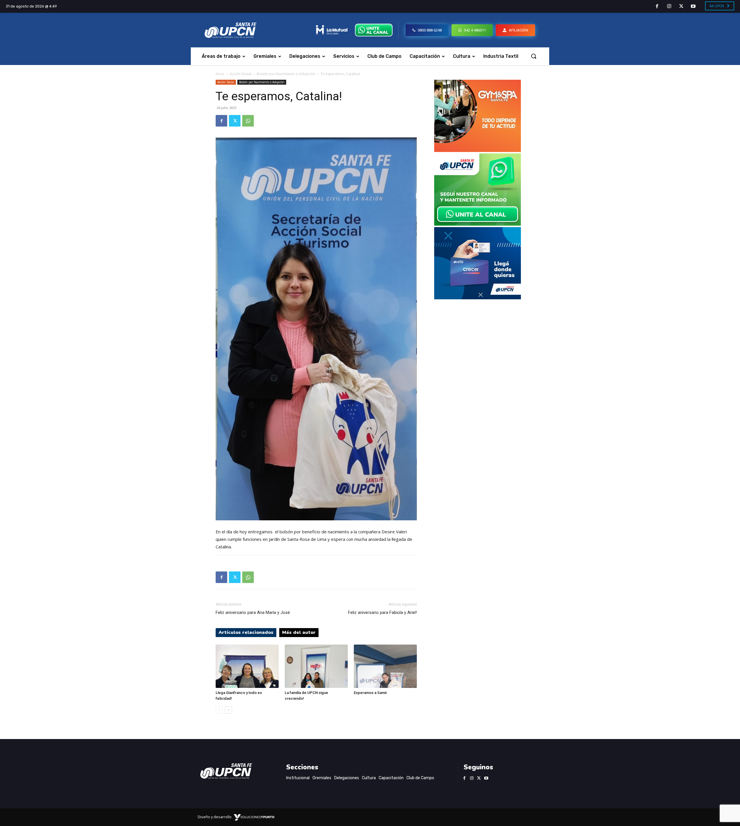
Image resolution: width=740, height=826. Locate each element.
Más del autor (299, 632)
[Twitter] (681, 7)
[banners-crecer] (477, 297)
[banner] (477, 224)
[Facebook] (657, 7)
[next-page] (228, 710)
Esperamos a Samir (370, 693)
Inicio (220, 73)
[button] (533, 56)
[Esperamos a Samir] (385, 666)
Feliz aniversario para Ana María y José (253, 612)
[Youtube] (693, 7)
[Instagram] (669, 7)
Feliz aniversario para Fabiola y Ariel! (382, 612)
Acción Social (240, 73)
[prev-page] (219, 710)
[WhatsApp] (248, 121)
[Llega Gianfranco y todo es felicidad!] (247, 666)
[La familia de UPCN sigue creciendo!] (316, 666)
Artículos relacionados (246, 632)
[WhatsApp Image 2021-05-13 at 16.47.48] (477, 150)
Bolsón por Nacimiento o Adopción (286, 73)
